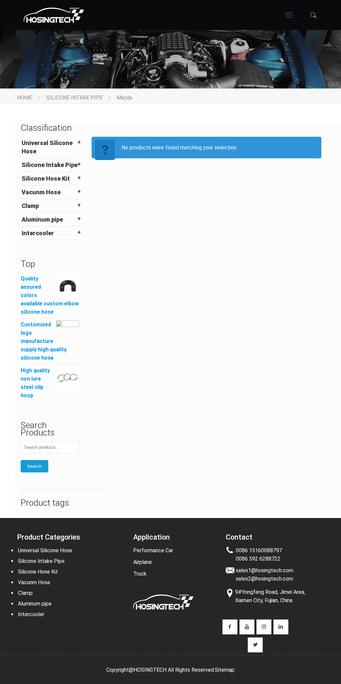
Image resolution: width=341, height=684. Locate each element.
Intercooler (38, 233)
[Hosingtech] (54, 15)
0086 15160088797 (259, 550)
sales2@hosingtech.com (264, 579)
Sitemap (224, 670)
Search (34, 466)
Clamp (30, 205)
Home (24, 97)
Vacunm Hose (41, 192)
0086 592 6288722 (258, 559)
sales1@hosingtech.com (264, 570)
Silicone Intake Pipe (74, 97)
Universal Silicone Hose (47, 147)
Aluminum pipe (42, 219)
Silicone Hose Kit (46, 178)
